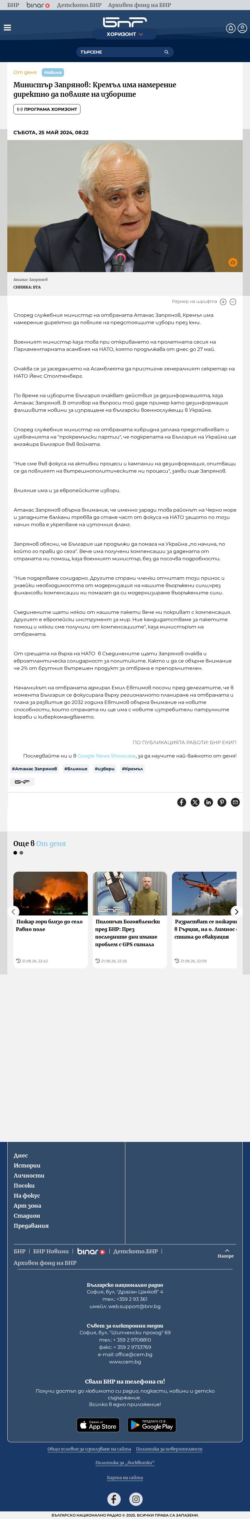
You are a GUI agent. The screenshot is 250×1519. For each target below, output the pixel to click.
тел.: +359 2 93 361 (125, 1299)
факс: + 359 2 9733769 (125, 1347)
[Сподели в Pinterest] (222, 802)
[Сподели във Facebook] (182, 802)
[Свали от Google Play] (152, 1425)
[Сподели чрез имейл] (235, 802)
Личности (29, 1175)
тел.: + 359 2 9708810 (125, 1340)
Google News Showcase (106, 756)
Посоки (24, 1185)
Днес (21, 1155)
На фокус (27, 1195)
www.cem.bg (125, 1362)
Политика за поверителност (169, 1449)
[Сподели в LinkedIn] (208, 802)
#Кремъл (132, 769)
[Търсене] (166, 52)
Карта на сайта (125, 1477)
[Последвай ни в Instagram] (136, 1499)
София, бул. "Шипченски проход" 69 (125, 1332)
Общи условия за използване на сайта (89, 1449)
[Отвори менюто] (7, 27)
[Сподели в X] (195, 802)
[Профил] (242, 28)
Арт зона (27, 1205)
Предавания (31, 1225)
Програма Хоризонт (50, 109)
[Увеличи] (223, 302)
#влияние (76, 769)
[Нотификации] (231, 28)
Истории (27, 1165)
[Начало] (125, 22)
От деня (25, 72)
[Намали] (233, 302)
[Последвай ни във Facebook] (114, 1499)
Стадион (27, 1215)
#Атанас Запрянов (34, 769)
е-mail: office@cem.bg (125, 1354)
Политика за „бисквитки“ (125, 1462)
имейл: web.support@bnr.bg (125, 1306)
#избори (105, 769)
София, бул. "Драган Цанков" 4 (125, 1292)
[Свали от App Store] (98, 1425)
